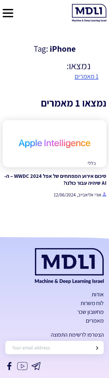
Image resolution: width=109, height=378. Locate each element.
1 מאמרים (86, 76)
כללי (92, 163)
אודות (98, 294)
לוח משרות (92, 303)
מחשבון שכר (90, 311)
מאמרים (95, 320)
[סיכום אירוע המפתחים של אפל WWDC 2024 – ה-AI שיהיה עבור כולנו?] (54, 143)
